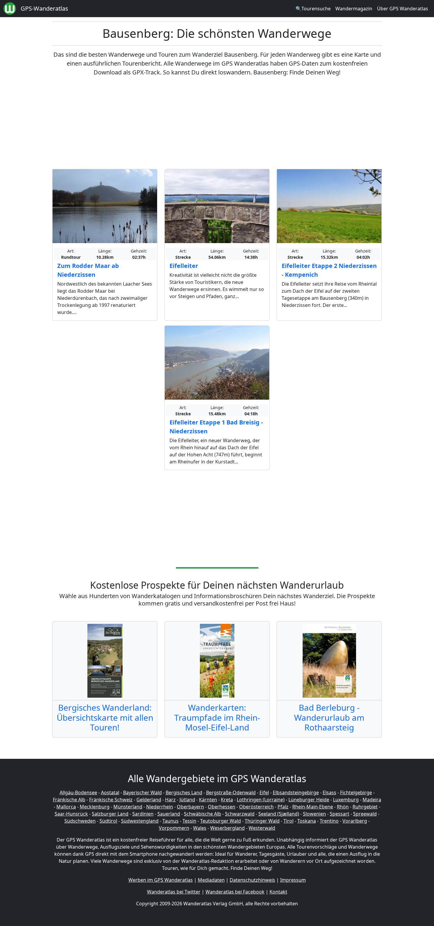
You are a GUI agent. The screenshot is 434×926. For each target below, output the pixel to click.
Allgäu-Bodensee (78, 792)
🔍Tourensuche (313, 8)
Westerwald (262, 828)
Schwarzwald (239, 814)
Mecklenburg (95, 806)
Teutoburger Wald (220, 821)
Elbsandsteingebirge (296, 792)
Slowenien (314, 814)
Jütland (187, 799)
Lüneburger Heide (308, 799)
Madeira (372, 799)
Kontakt (278, 891)
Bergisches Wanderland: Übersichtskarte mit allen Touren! (105, 717)
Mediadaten (211, 880)
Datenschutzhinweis (252, 880)
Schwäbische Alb (202, 814)
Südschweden (80, 821)
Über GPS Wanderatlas (402, 8)
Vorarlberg (354, 821)
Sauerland (168, 814)
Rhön (343, 806)
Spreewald (365, 814)
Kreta (227, 799)
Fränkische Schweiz (111, 799)
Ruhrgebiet (365, 806)
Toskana (306, 821)
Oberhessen (221, 806)
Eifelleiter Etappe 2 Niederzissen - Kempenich (329, 270)
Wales (199, 828)
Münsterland (127, 806)
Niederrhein (159, 806)
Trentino (329, 821)
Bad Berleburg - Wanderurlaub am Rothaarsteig (329, 717)
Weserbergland (227, 828)
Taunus (170, 821)
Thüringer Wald (262, 821)
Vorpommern (174, 828)
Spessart (339, 814)
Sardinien (143, 814)
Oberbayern (190, 806)
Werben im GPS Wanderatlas (160, 880)
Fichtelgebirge (356, 792)
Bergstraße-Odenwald (231, 792)
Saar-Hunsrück (71, 814)
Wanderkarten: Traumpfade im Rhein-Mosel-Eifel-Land (217, 717)
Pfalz (283, 806)
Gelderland (148, 799)
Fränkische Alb (69, 799)
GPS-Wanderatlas (44, 8)
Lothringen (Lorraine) (261, 799)
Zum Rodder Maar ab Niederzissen (88, 270)
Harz (170, 799)
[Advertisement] (217, 123)
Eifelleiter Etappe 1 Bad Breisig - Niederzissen (216, 426)
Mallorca (66, 806)
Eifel (264, 792)
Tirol (288, 821)
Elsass (329, 792)
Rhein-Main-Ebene (312, 806)
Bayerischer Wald (142, 792)
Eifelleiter (183, 266)
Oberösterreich (256, 806)
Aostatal (110, 792)
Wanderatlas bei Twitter (173, 891)
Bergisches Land (184, 792)
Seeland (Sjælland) (278, 814)
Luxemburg (346, 799)
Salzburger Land (110, 814)
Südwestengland (140, 821)
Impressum (293, 880)
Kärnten (208, 799)
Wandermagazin (353, 8)
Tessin (189, 821)
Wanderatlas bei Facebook (235, 891)
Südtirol (108, 821)
